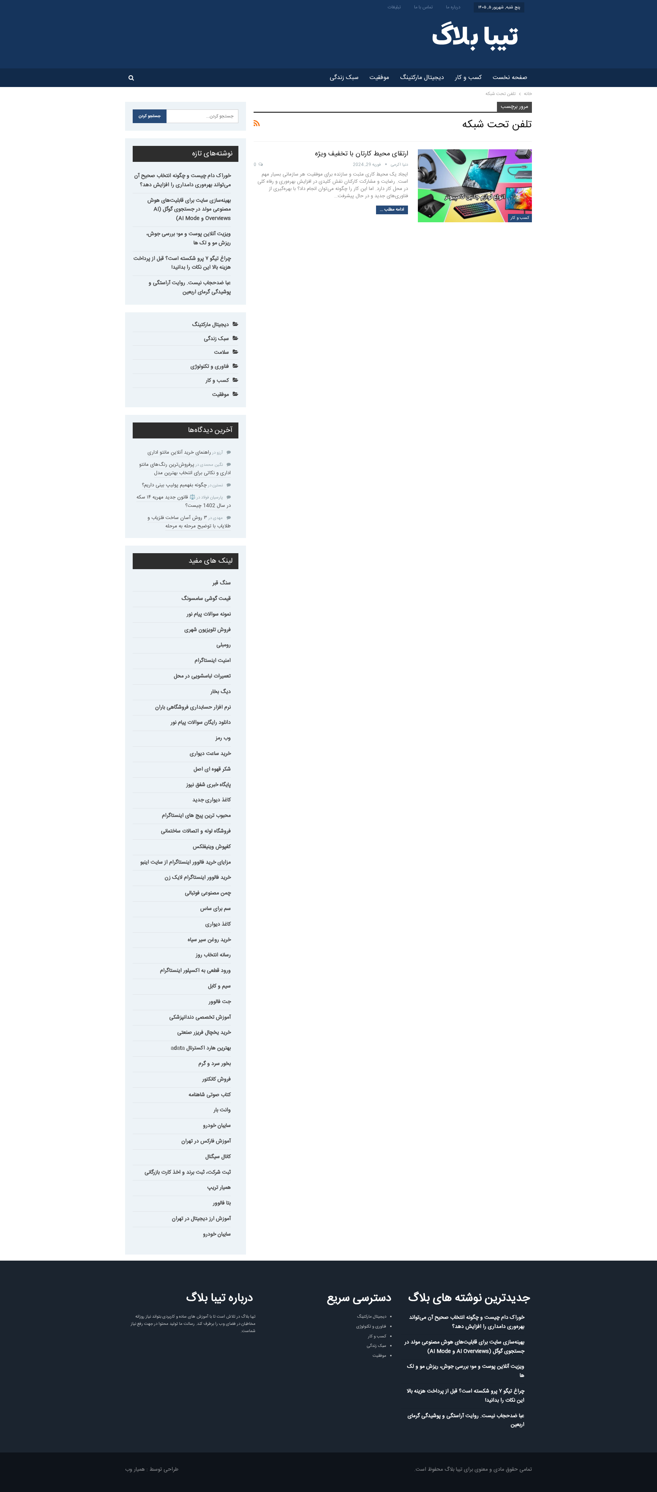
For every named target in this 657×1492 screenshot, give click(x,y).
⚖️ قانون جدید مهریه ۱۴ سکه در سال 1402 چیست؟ (183, 501)
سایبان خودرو (217, 1125)
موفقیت (379, 78)
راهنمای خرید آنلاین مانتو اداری (179, 452)
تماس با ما (423, 7)
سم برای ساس (215, 908)
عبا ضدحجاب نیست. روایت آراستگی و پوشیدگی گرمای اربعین (190, 287)
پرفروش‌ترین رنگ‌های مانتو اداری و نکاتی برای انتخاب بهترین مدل (185, 468)
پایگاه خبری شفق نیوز (208, 785)
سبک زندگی (344, 78)
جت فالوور (220, 1001)
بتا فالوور (222, 1203)
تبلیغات (394, 7)
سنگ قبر (222, 583)
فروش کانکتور (216, 1079)
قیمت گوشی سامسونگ (206, 598)
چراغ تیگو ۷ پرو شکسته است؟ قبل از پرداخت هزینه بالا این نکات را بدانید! (182, 263)
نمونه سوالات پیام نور (209, 614)
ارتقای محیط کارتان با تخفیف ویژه (361, 154)
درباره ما (453, 7)
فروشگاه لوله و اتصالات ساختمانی (196, 831)
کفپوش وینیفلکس (212, 846)
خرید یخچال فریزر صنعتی (204, 1032)
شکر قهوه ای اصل (212, 769)
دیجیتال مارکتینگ (422, 78)
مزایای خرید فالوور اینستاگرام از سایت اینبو (185, 862)
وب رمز (223, 738)
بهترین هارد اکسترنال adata (201, 1048)
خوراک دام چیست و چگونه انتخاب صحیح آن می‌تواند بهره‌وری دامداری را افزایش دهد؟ (182, 180)
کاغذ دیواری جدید (211, 800)
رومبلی (223, 645)
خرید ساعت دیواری (210, 753)
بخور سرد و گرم (214, 1063)
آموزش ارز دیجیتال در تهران (201, 1218)
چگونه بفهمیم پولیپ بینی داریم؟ (174, 485)
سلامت (221, 352)
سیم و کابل (219, 986)
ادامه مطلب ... (392, 209)
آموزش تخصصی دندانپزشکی (200, 1017)
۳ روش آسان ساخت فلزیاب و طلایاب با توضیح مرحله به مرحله (189, 522)
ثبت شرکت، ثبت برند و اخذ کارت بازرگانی (187, 1172)
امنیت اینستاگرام (213, 660)
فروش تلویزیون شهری (207, 629)
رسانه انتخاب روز (213, 955)
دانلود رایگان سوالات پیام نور (201, 722)
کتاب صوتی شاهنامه (210, 1095)
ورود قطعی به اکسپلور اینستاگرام (195, 970)
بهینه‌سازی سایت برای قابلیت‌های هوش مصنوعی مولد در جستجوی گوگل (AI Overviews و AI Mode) (189, 209)
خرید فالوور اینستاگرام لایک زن (198, 877)
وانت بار (222, 1110)
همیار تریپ (219, 1187)
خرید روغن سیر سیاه (209, 940)
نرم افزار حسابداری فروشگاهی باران (193, 707)
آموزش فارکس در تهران (206, 1141)
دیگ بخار (221, 691)
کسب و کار (468, 78)
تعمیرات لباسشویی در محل (202, 676)
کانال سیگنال (218, 1156)
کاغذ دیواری (218, 924)
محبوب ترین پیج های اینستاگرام (196, 815)
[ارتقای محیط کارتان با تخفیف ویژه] (475, 185)
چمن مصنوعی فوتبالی (208, 893)
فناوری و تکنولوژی (209, 366)
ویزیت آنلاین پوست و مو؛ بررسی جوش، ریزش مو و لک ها (188, 238)
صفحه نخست (510, 78)
